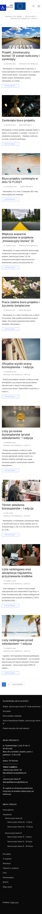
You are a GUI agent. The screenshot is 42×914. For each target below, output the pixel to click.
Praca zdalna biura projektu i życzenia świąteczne (21, 303)
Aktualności (7, 814)
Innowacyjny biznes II (13, 833)
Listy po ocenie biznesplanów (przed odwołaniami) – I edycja (17, 434)
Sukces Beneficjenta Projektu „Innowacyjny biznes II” (21, 722)
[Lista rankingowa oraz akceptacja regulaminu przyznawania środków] (21, 555)
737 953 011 (13, 761)
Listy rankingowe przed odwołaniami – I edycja (17, 641)
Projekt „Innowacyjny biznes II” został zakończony (22, 706)
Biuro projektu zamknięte (12, 716)
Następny (17, 684)
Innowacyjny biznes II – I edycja (19, 837)
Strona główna (8, 810)
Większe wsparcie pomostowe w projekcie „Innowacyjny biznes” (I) (18, 237)
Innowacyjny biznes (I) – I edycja (19, 822)
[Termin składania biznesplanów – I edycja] (21, 490)
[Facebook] (5, 909)
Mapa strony (7, 887)
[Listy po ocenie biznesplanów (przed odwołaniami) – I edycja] (21, 417)
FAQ (5, 873)
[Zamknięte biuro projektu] (21, 106)
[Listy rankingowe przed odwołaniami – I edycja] (21, 626)
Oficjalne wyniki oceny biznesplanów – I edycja (17, 365)
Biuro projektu (25, 125)
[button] (3, 8)
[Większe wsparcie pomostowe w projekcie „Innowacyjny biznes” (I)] (21, 220)
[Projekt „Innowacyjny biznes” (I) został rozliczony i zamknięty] (21, 38)
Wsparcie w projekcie (11, 868)
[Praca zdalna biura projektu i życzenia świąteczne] (21, 288)
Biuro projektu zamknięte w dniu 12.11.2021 (20, 180)
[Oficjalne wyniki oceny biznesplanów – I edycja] (21, 349)
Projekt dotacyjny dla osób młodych (16, 728)
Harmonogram (8, 877)
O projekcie (7, 859)
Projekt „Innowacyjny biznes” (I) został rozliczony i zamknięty (21, 56)
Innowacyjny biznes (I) (28, 64)
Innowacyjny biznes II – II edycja (19, 841)
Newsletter (7, 711)
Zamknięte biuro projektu (18, 120)
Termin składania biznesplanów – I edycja (17, 506)
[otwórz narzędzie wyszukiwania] (33, 6)
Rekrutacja (7, 863)
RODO (5, 882)
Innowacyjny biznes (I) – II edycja (20, 827)
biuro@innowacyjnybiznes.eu (14, 773)
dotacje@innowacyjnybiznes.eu (15, 782)
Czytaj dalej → (10, 86)
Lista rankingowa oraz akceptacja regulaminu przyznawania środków (17, 573)
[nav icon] (39, 6)
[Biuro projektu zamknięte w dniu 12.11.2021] (21, 164)
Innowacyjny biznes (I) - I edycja (16, 374)
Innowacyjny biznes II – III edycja (20, 846)
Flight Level (14, 902)
